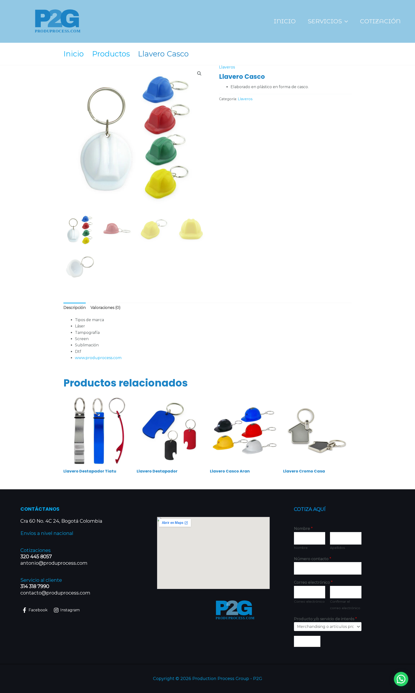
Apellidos (337, 548)
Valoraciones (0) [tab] (106, 307)
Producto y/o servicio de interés (325, 619)
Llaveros (227, 67)
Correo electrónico (313, 582)
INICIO (285, 21)
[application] (345, 21)
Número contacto (312, 559)
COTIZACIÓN (380, 21)
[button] (199, 73)
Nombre (303, 528)
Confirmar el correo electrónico (345, 605)
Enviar (307, 641)
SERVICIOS (325, 21)
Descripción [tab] (74, 307)
